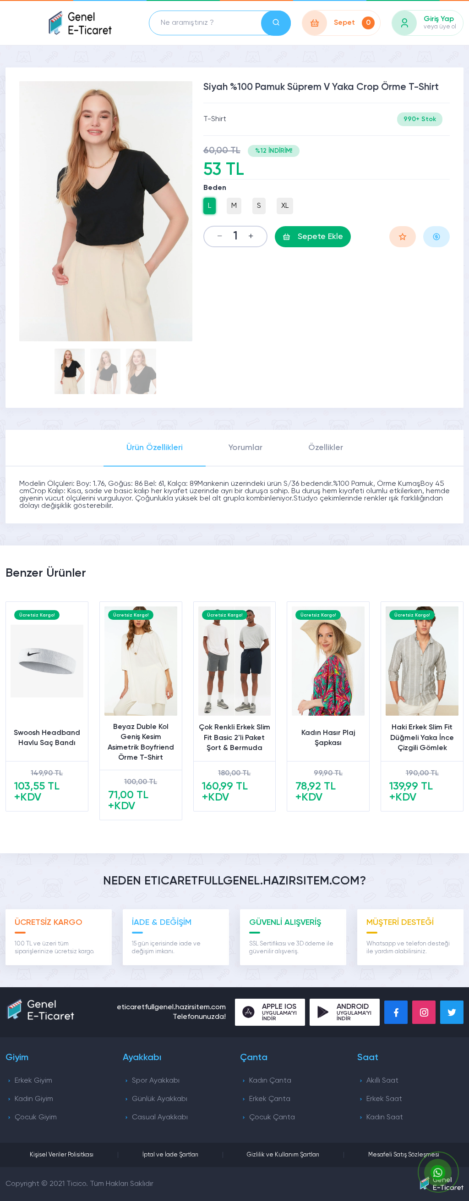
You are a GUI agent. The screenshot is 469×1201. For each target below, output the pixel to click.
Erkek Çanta (269, 1099)
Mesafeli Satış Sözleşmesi (403, 1155)
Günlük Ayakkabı (159, 1099)
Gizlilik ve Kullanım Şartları (283, 1155)
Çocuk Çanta (272, 1117)
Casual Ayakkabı (160, 1117)
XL (285, 206)
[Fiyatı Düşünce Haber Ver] (436, 236)
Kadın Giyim (34, 1099)
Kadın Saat (384, 1117)
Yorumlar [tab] (245, 448)
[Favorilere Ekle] (402, 236)
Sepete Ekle (320, 237)
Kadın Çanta (270, 1080)
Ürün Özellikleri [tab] (154, 448)
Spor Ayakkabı (156, 1080)
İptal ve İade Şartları (170, 1155)
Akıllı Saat (382, 1080)
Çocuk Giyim (36, 1117)
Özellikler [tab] (325, 448)
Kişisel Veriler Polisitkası (61, 1155)
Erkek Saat (384, 1099)
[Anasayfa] (80, 23)
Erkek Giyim (33, 1080)
